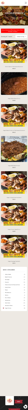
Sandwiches (15, 300)
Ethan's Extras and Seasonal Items (15, 284)
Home (7, 17)
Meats (15, 290)
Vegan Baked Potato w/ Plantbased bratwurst (14, 130)
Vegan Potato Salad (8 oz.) (14, 229)
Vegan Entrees (15, 308)
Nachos (15, 295)
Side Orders (15, 302)
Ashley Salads (15, 274)
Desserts (15, 282)
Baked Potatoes (15, 277)
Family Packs (15, 287)
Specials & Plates (15, 305)
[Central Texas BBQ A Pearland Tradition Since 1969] (2, 3)
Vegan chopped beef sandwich (14, 197)
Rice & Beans (15, 297)
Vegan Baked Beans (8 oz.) (14, 98)
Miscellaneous (15, 292)
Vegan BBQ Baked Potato (14, 165)
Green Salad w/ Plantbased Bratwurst (14, 66)
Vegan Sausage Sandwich (14, 261)
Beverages (15, 279)
